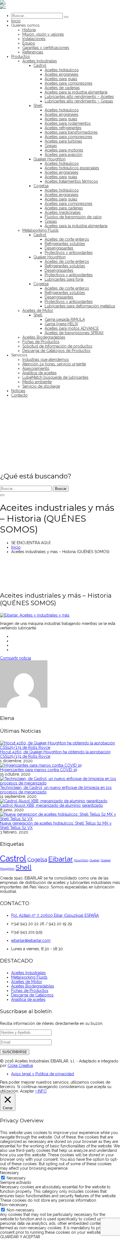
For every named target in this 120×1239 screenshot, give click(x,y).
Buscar (60, 489)
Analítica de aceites (28, 999)
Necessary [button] (9, 1172)
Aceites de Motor (26, 981)
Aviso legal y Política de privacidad (42, 1074)
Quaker (95, 860)
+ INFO (41, 1091)
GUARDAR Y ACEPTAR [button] (20, 1237)
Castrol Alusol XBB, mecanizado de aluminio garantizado (51, 805)
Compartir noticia (15, 658)
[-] (3, 2)
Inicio (16, 547)
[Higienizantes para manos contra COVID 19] (41, 765)
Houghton (81, 860)
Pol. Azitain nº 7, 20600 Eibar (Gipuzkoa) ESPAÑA (55, 915)
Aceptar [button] (27, 1091)
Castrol (13, 858)
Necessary (16, 1178)
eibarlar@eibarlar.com (31, 940)
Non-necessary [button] (14, 1205)
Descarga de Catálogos (32, 995)
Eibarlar (60, 859)
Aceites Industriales (28, 973)
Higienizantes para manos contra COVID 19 (38, 770)
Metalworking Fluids (29, 977)
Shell (24, 867)
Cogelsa (37, 859)
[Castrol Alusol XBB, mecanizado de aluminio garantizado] (53, 801)
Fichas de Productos (29, 990)
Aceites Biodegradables (32, 986)
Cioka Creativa (20, 1065)
